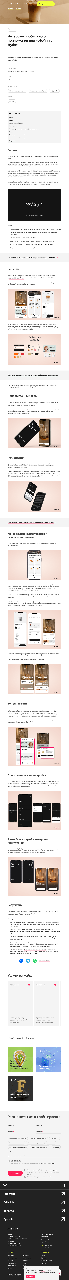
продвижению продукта (16, 278)
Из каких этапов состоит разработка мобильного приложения (32, 375)
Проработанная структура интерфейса (34, 949)
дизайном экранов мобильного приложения (37, 156)
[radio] (12, 1138)
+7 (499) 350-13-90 (28, 4)
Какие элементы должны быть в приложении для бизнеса (31, 257)
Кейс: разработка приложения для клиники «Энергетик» (30, 522)
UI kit (17, 324)
